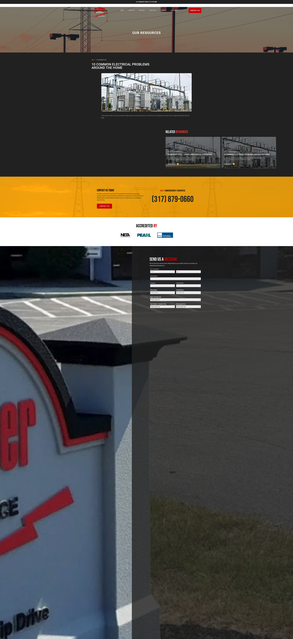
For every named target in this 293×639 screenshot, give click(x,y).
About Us (131, 10)
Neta (93, 60)
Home (122, 10)
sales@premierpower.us (157, 265)
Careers (163, 10)
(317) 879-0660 (153, 2)
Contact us (104, 206)
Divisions (174, 10)
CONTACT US (195, 10)
